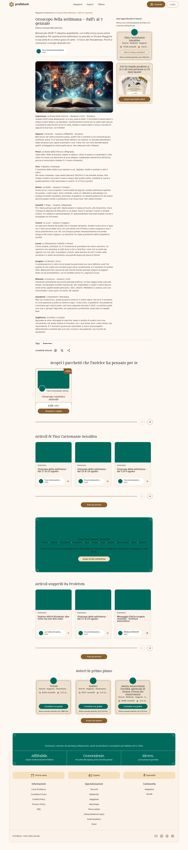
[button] (134, 52)
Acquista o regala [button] (53, 411)
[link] (134, 46)
